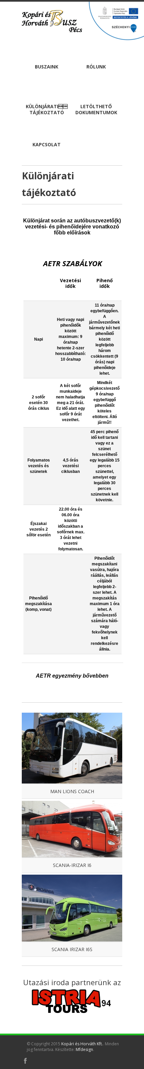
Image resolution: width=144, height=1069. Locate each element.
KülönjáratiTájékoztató (47, 109)
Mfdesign (84, 1049)
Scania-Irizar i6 (72, 865)
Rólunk (96, 66)
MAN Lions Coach (72, 791)
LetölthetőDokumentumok (96, 109)
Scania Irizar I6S (72, 949)
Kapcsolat (46, 144)
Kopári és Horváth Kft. (82, 1044)
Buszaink (46, 66)
